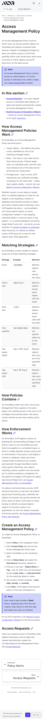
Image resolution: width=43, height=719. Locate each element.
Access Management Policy (14, 18)
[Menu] (39, 3)
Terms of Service (25, 692)
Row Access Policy (17, 83)
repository (21, 118)
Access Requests (14, 98)
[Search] (34, 3)
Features (11, 15)
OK (28, 715)
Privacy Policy (12, 692)
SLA (34, 692)
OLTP (14, 118)
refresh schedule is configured (26, 227)
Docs (3, 15)
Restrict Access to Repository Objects (23, 112)
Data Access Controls (24, 15)
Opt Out (36, 715)
